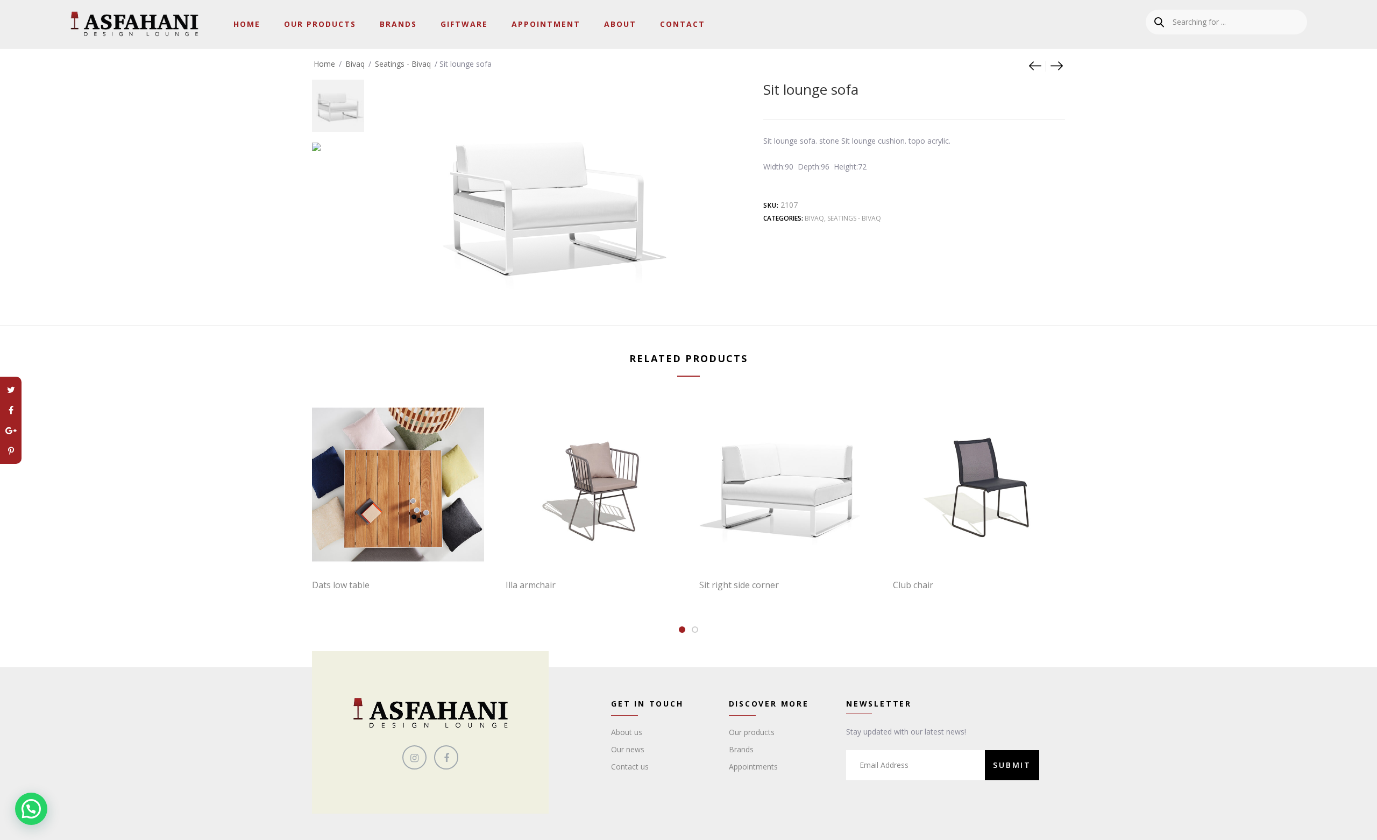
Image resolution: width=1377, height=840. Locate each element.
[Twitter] (11, 389)
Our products (752, 732)
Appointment (546, 24)
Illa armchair (531, 585)
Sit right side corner (739, 585)
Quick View (403, 548)
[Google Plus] (11, 430)
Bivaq (355, 64)
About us (626, 732)
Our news (627, 749)
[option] (338, 100)
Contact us (630, 766)
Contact (682, 24)
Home (246, 24)
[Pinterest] (11, 451)
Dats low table (341, 585)
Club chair (913, 585)
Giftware (464, 24)
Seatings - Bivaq (403, 64)
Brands (398, 24)
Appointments (753, 766)
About (620, 24)
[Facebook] (11, 410)
